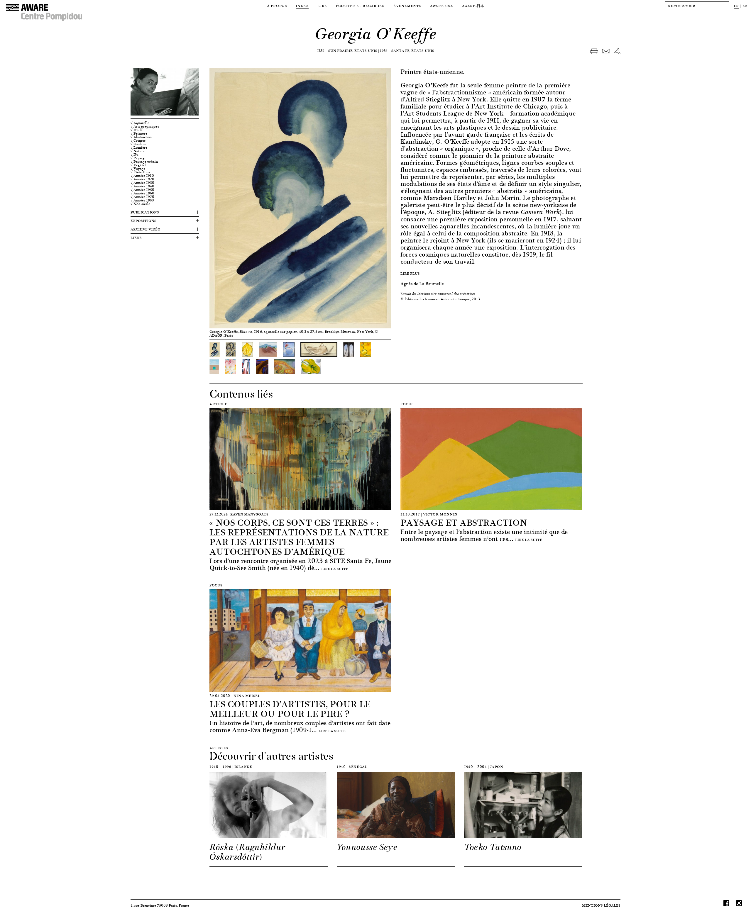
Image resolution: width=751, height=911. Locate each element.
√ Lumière (139, 147)
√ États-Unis (140, 172)
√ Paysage (138, 158)
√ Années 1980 (142, 200)
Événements (407, 6)
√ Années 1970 (142, 197)
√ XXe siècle (140, 204)
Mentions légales (601, 905)
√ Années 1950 (142, 189)
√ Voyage (138, 168)
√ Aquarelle (140, 123)
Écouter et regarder (360, 6)
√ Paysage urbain (144, 161)
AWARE (473, 6)
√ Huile (137, 130)
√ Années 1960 (142, 193)
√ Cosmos (138, 140)
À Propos (277, 6)
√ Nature (138, 151)
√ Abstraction (141, 137)
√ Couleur (138, 144)
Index (302, 6)
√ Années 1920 (142, 179)
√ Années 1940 (142, 186)
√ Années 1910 (142, 175)
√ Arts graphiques (145, 126)
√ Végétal (138, 165)
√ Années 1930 (142, 182)
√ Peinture (139, 133)
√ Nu (134, 154)
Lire (322, 6)
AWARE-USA (441, 6)
